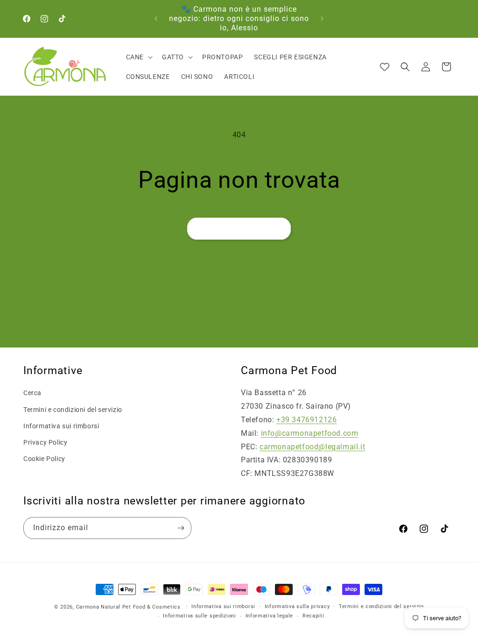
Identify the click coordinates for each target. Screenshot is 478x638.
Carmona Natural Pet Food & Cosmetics (129, 607)
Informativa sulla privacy (297, 606)
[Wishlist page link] (384, 66)
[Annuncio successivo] (322, 19)
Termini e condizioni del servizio (72, 409)
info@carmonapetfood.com (309, 433)
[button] (138, 57)
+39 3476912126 (306, 419)
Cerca (32, 393)
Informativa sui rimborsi (61, 426)
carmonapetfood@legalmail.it (312, 446)
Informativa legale (270, 616)
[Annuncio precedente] (156, 19)
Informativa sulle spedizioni (199, 616)
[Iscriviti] (180, 528)
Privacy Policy (45, 442)
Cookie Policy (44, 458)
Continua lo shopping (239, 229)
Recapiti (313, 616)
